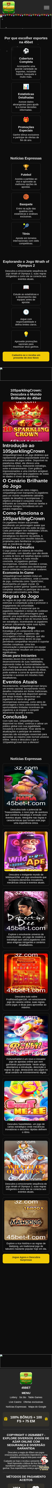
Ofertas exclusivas (33, 1402)
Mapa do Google (37, 1406)
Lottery (13, 1397)
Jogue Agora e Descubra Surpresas (26, 1258)
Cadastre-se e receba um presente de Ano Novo (26, 356)
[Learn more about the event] (26, 27)
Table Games (35, 1397)
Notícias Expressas (16, 1406)
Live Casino (15, 1402)
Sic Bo (22, 1397)
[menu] (46, 8)
